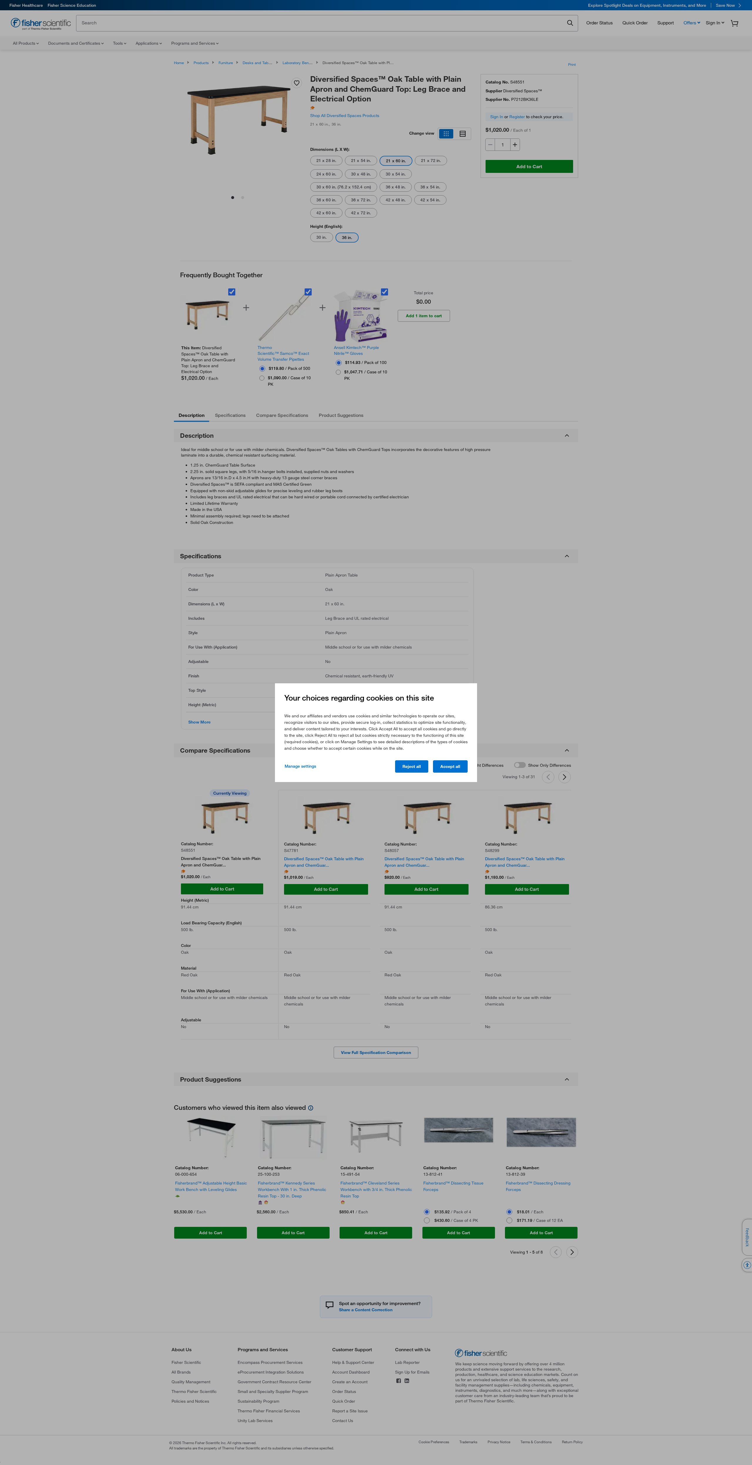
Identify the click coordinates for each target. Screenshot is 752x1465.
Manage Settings (300, 766)
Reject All (411, 766)
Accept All (450, 766)
